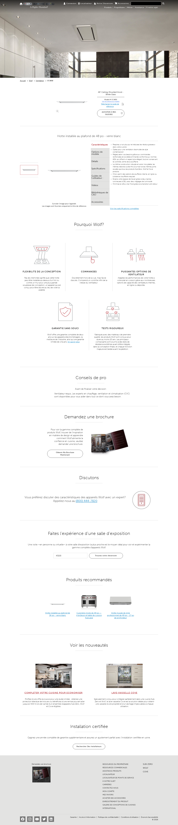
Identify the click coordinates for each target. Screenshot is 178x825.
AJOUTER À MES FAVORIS (109, 113)
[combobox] (146, 3)
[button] (163, 3)
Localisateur (86, 3)
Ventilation (40, 81)
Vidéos (94, 185)
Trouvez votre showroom (106, 556)
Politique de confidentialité (108, 817)
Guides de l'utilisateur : (97, 177)
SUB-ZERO (148, 764)
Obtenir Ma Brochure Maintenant (65, 453)
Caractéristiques (99, 144)
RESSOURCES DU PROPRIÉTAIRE (115, 764)
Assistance (139, 7)
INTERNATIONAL (109, 808)
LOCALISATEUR (109, 774)
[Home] (21, 4)
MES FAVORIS (108, 795)
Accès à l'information (87, 817)
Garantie (73, 817)
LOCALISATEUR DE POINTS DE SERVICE (118, 778)
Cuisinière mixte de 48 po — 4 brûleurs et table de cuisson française (89, 615)
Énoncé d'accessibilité (149, 817)
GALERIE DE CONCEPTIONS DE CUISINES (119, 805)
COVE (145, 771)
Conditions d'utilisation (130, 817)
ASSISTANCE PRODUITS (112, 771)
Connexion (71, 3)
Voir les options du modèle (110, 101)
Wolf (30, 81)
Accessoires (123, 3)
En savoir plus (74, 342)
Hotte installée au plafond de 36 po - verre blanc (57, 614)
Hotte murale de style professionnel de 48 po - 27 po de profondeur (120, 615)
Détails (94, 161)
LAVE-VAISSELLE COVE (124, 692)
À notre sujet (152, 7)
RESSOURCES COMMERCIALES (115, 768)
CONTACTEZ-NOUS (110, 788)
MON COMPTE (108, 791)
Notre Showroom (105, 3)
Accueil (23, 81)
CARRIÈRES (107, 785)
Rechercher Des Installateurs (89, 746)
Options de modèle (97, 153)
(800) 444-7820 (86, 501)
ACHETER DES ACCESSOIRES (114, 798)
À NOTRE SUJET (109, 781)
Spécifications (98, 168)
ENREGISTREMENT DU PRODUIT (115, 801)
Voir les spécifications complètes (124, 208)
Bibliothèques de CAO (99, 193)
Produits (108, 7)
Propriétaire (119, 7)
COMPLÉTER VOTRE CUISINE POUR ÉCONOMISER (53, 692)
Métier (130, 7)
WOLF (145, 768)
